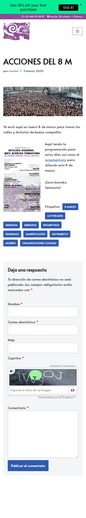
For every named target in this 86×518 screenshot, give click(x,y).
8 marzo (70, 206)
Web (11, 340)
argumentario (55, 159)
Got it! (68, 7)
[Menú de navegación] (77, 31)
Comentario (18, 407)
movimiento (60, 234)
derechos (30, 225)
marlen (14, 71)
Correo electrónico (23, 322)
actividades (55, 215)
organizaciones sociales (39, 243)
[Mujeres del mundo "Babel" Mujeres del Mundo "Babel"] (16, 31)
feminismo (12, 234)
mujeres (11, 243)
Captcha (16, 358)
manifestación (35, 234)
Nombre (15, 303)
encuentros (51, 225)
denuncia (12, 225)
